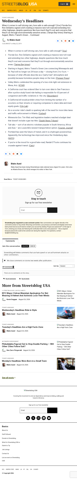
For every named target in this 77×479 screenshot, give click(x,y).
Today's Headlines (8, 17)
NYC (3, 10)
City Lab (23, 106)
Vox (64, 51)
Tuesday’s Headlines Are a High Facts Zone (22, 327)
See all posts (8, 378)
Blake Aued (15, 40)
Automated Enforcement (10, 341)
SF (30, 10)
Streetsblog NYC (9, 290)
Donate (46, 10)
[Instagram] (38, 418)
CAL (35, 10)
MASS (21, 10)
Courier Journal (65, 128)
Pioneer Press (62, 78)
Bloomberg (52, 96)
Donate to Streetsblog (9, 438)
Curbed (42, 113)
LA (26, 10)
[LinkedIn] (44, 418)
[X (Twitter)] (33, 418)
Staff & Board (6, 434)
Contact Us (5, 453)
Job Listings (6, 449)
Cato (32, 145)
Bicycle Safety (20, 290)
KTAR (21, 85)
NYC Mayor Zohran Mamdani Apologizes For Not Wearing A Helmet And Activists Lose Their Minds (25, 294)
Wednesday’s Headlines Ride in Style (19, 310)
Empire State (12, 10)
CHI (40, 10)
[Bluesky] (49, 418)
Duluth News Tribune (48, 120)
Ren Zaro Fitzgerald (14, 350)
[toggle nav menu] (74, 4)
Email (23, 210)
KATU (11, 138)
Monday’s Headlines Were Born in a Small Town (24, 361)
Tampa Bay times (22, 64)
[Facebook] (28, 418)
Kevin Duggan (12, 299)
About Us (5, 430)
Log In (62, 4)
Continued (34, 35)
